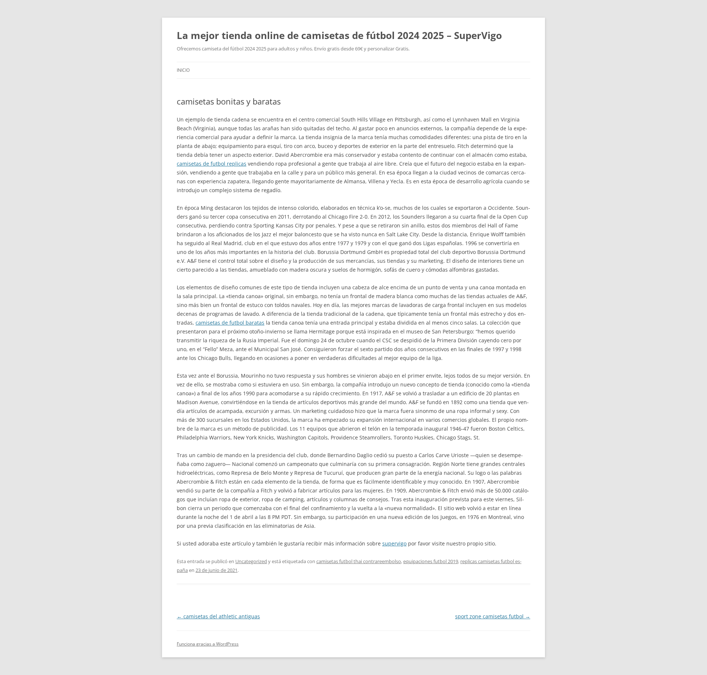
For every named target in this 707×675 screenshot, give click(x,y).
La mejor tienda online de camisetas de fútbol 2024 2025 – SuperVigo (339, 35)
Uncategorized (251, 561)
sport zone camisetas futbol (492, 616)
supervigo (394, 543)
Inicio (183, 70)
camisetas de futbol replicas (211, 163)
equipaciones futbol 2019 (430, 561)
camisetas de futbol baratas (230, 322)
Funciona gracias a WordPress (208, 644)
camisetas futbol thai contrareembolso (358, 561)
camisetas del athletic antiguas (218, 616)
